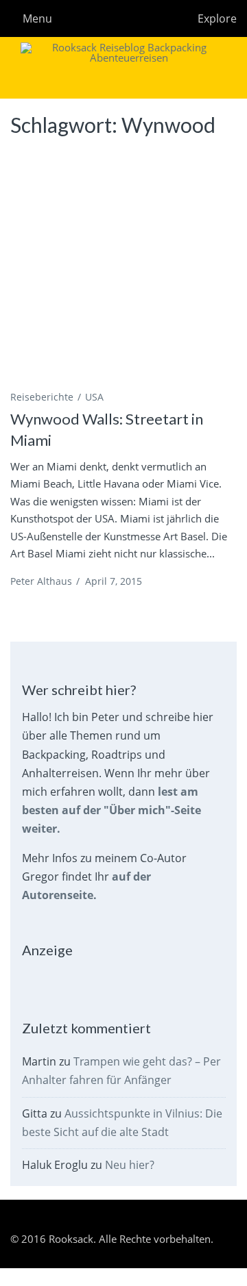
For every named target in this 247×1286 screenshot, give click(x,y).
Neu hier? (129, 1164)
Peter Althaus (41, 581)
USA (94, 396)
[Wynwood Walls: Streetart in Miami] (123, 266)
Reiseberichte (41, 396)
